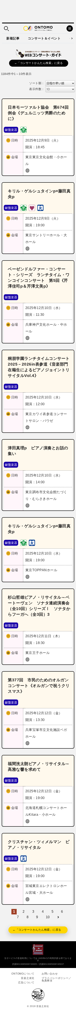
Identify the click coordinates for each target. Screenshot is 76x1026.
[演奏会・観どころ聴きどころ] (40, 207)
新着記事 (12, 38)
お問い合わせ (50, 973)
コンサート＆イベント (44, 38)
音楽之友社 (27, 978)
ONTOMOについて (22, 973)
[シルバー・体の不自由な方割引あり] (32, 207)
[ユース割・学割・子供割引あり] (23, 129)
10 (48, 917)
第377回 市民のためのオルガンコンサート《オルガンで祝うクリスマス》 (39, 686)
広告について (26, 982)
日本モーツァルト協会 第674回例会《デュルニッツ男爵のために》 (38, 113)
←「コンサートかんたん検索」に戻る (38, 63)
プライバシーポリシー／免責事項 (56, 979)
